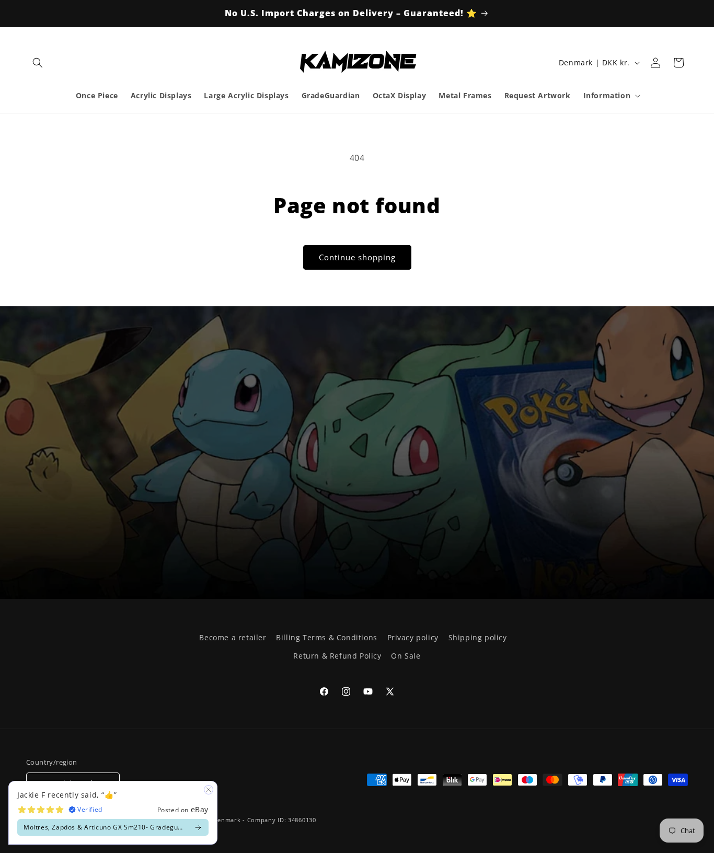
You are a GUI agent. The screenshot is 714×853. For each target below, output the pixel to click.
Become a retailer (232, 637)
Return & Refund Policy (337, 656)
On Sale (405, 656)
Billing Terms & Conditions (326, 637)
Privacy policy (413, 637)
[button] (37, 62)
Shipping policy (477, 637)
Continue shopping (357, 257)
